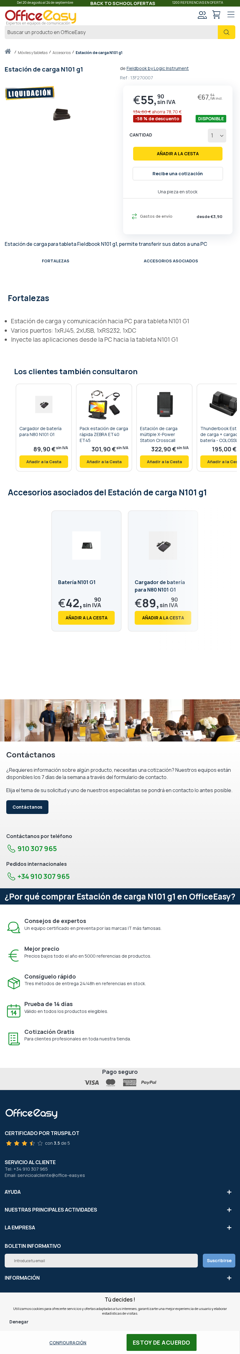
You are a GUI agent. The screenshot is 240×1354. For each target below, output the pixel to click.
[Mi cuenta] (202, 15)
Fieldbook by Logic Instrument (158, 68)
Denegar (18, 1322)
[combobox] (120, 32)
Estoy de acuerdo (161, 1342)
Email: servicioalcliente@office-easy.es (45, 1175)
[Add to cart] (43, 461)
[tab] (120, 297)
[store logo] (41, 18)
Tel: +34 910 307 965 (26, 1169)
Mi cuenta (202, 15)
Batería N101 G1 (77, 582)
